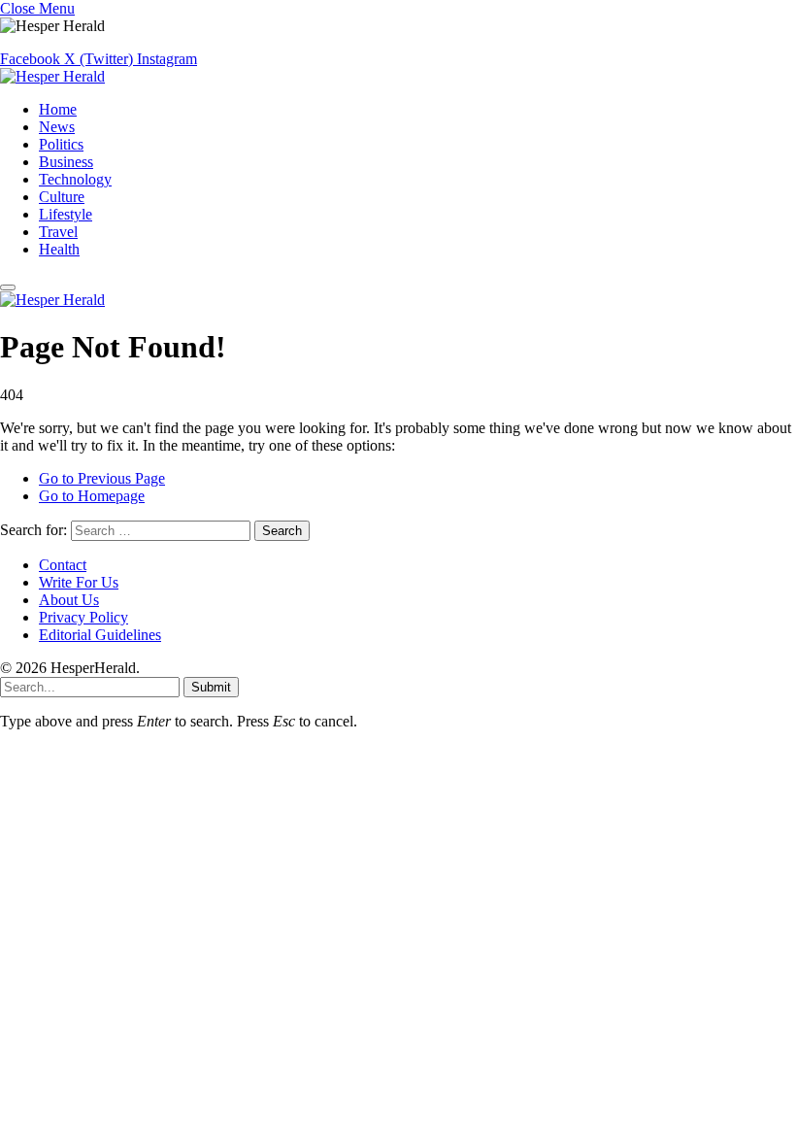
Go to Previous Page (102, 478)
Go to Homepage (92, 496)
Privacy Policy (83, 617)
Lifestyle (65, 214)
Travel (58, 231)
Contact (62, 564)
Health (59, 249)
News (57, 126)
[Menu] (8, 287)
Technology (75, 179)
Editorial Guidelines (100, 634)
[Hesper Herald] (52, 76)
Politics (61, 144)
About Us (69, 599)
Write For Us (78, 582)
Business (66, 161)
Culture (61, 196)
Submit (211, 687)
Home (58, 109)
